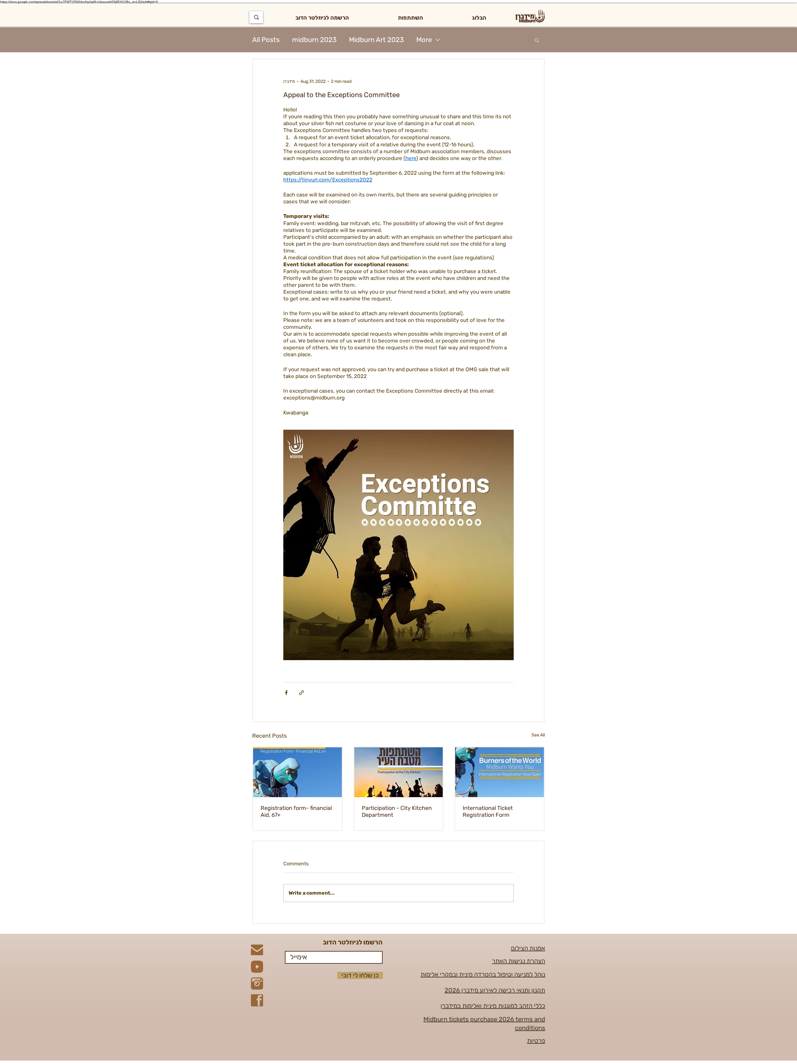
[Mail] (257, 950)
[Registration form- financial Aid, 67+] (297, 772)
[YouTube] (257, 967)
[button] (410, 17)
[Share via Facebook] (286, 693)
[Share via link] (301, 693)
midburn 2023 (314, 39)
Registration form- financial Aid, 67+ (296, 811)
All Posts (266, 39)
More (424, 39)
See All (538, 735)
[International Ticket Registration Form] (499, 772)
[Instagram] (257, 983)
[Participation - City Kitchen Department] (398, 772)
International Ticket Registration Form (488, 811)
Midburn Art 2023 (376, 39)
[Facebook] (257, 1000)
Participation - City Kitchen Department (397, 811)
